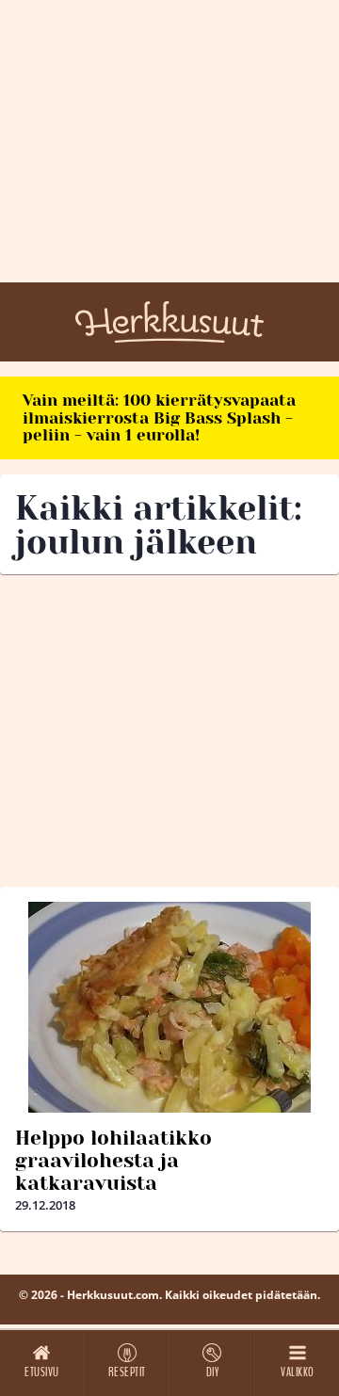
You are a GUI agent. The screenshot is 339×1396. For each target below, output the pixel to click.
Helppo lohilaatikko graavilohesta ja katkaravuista (113, 1161)
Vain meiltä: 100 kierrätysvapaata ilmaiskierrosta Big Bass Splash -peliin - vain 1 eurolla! (159, 417)
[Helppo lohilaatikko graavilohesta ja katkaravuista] (169, 1007)
